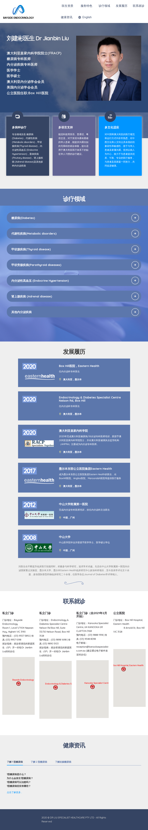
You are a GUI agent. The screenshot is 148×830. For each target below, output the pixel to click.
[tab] (74, 217)
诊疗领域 (104, 6)
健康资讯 (66, 17)
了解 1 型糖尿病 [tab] (15, 761)
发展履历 (121, 6)
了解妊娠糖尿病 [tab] (63, 761)
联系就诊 (138, 6)
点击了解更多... (14, 792)
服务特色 (86, 6)
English (87, 17)
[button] (74, 218)
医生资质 (67, 6)
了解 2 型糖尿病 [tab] (39, 761)
